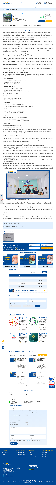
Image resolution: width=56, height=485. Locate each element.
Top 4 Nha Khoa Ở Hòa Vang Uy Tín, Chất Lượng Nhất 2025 (21, 359)
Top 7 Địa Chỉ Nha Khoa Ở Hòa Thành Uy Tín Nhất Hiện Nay (21, 373)
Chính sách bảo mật (20, 452)
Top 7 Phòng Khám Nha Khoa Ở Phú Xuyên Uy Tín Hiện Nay (41, 359)
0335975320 (34, 466)
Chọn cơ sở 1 (12, 303)
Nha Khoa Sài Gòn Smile (42, 318)
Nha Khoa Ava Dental (42, 334)
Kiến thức (49, 7)
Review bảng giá (41, 7)
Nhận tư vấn (41, 21)
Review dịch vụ (32, 7)
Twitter (44, 454)
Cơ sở (8, 9)
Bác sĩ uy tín (25, 7)
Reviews (31, 454)
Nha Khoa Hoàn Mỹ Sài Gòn (22, 334)
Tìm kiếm (44, 272)
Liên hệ (4, 454)
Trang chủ (5, 7)
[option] (8, 237)
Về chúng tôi (5, 452)
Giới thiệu (11, 7)
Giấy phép (10, 25)
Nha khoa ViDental (33, 458)
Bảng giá (19, 25)
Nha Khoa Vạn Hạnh (16, 13)
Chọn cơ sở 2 (25, 303)
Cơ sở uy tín (18, 7)
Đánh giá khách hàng (37, 25)
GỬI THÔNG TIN (47, 248)
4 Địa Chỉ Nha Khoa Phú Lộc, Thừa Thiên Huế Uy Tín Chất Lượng (41, 373)
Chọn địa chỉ (31, 299)
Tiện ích (30, 25)
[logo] (7, 3)
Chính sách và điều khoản (21, 456)
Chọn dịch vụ (12, 299)
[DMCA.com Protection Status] (31, 469)
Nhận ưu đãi (49, 21)
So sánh (37, 305)
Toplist (31, 452)
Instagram (45, 456)
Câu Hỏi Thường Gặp (33, 456)
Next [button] (53, 261)
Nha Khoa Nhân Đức (21, 318)
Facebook (45, 452)
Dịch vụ (14, 25)
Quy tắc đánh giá (28, 440)
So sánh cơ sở (24, 25)
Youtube (44, 458)
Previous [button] (3, 261)
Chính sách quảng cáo (21, 454)
